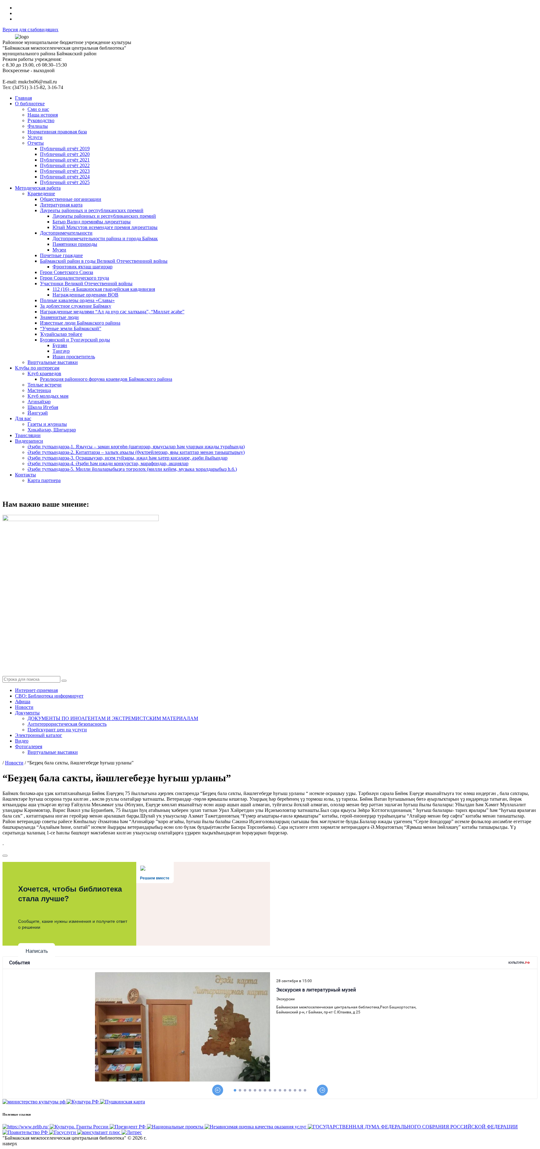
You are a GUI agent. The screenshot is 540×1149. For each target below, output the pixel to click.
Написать (37, 951)
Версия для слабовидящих (30, 29)
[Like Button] (5, 856)
